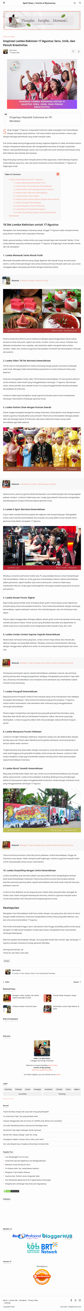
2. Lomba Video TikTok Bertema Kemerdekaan (32, 186)
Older (7, 982)
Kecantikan (23, 1094)
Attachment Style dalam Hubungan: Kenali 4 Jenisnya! (22, 1130)
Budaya (6, 961)
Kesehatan (48, 1089)
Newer (76, 982)
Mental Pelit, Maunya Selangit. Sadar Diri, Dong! (20, 1135)
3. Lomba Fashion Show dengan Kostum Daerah (33, 189)
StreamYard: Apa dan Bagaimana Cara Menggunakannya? (25, 1161)
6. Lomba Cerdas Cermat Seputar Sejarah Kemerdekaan (36, 199)
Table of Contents (13, 174)
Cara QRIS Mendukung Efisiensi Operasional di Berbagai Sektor (25, 1125)
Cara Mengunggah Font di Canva (16, 1157)
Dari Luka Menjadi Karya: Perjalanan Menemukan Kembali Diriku (26, 1144)
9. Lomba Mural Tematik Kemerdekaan (29, 209)
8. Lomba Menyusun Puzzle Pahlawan (29, 206)
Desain (27, 1089)
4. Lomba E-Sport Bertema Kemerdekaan (30, 192)
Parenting (8, 1089)
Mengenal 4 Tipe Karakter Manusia (17, 1172)
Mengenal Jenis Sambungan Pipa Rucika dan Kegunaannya (25, 1184)
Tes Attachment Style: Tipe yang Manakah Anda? (20, 1116)
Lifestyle (59, 1089)
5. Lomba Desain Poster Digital (26, 196)
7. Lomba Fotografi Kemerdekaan (27, 202)
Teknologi (62, 1094)
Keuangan (37, 1089)
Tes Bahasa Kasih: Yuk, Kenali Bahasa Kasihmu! (22, 1168)
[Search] (80, 3)
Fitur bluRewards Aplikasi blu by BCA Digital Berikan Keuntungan (28, 1180)
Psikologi (18, 1089)
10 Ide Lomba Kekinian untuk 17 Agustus (26, 179)
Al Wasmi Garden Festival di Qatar (34, 280)
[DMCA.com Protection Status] (11, 1192)
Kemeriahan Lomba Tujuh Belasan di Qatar (38, 484)
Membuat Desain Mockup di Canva (17, 1165)
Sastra (68, 1089)
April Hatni (63, 1307)
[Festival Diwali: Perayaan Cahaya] (47, 1001)
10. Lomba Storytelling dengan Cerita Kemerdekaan (34, 212)
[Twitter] (75, 1301)
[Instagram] (80, 1301)
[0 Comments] (73, 51)
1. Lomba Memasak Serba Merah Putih (29, 182)
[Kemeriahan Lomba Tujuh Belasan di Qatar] (6, 487)
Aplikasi (76, 1089)
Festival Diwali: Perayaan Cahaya (64, 995)
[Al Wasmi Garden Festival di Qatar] (6, 284)
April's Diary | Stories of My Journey (39, 3)
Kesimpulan (14, 215)
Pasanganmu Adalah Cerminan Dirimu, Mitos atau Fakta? (23, 1139)
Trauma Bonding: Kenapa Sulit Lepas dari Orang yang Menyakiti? (26, 1112)
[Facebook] (71, 1301)
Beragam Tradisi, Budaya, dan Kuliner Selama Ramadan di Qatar (46, 663)
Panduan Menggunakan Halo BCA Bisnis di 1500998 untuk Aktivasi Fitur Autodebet (32, 1121)
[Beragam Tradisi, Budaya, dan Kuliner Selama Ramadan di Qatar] (6, 666)
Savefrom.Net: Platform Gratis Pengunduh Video (22, 1176)
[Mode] (74, 3)
